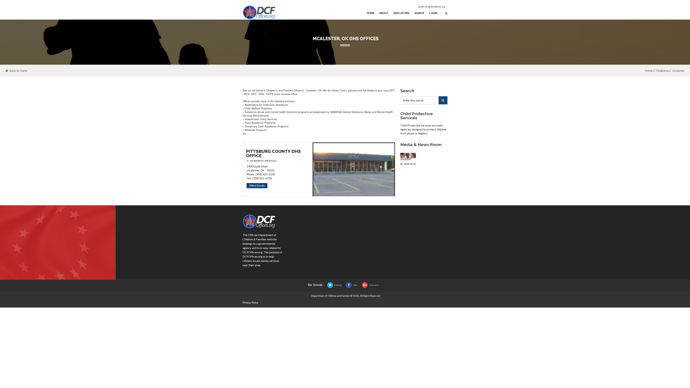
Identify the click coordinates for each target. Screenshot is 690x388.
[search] (443, 100)
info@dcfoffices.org (435, 6)
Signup (419, 13)
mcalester (678, 70)
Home (370, 13)
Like (355, 285)
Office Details (257, 185)
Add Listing (401, 13)
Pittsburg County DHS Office (273, 153)
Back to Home (18, 70)
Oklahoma (662, 70)
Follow (338, 285)
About (383, 13)
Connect (374, 285)
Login (433, 13)
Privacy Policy (250, 302)
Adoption (405, 159)
